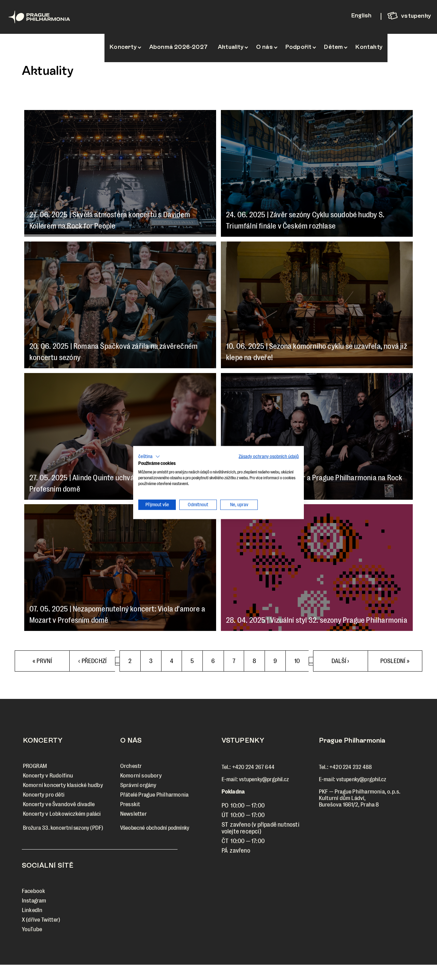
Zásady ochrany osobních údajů (269, 456)
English (361, 15)
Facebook (33, 891)
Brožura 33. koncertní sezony (56, 828)
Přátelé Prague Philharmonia (154, 794)
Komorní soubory (141, 775)
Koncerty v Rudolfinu (48, 775)
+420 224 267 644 (253, 767)
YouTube (32, 929)
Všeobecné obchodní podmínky (154, 828)
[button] (149, 456)
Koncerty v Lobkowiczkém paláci (62, 814)
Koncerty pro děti (44, 794)
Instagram (34, 900)
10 (301, 661)
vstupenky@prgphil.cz (264, 779)
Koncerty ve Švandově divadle (59, 804)
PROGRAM (35, 766)
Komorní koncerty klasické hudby (63, 785)
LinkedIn (32, 910)
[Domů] (47, 17)
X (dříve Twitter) (41, 919)
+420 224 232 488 (350, 767)
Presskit (130, 804)
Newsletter (133, 814)
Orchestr (131, 766)
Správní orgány (138, 785)
